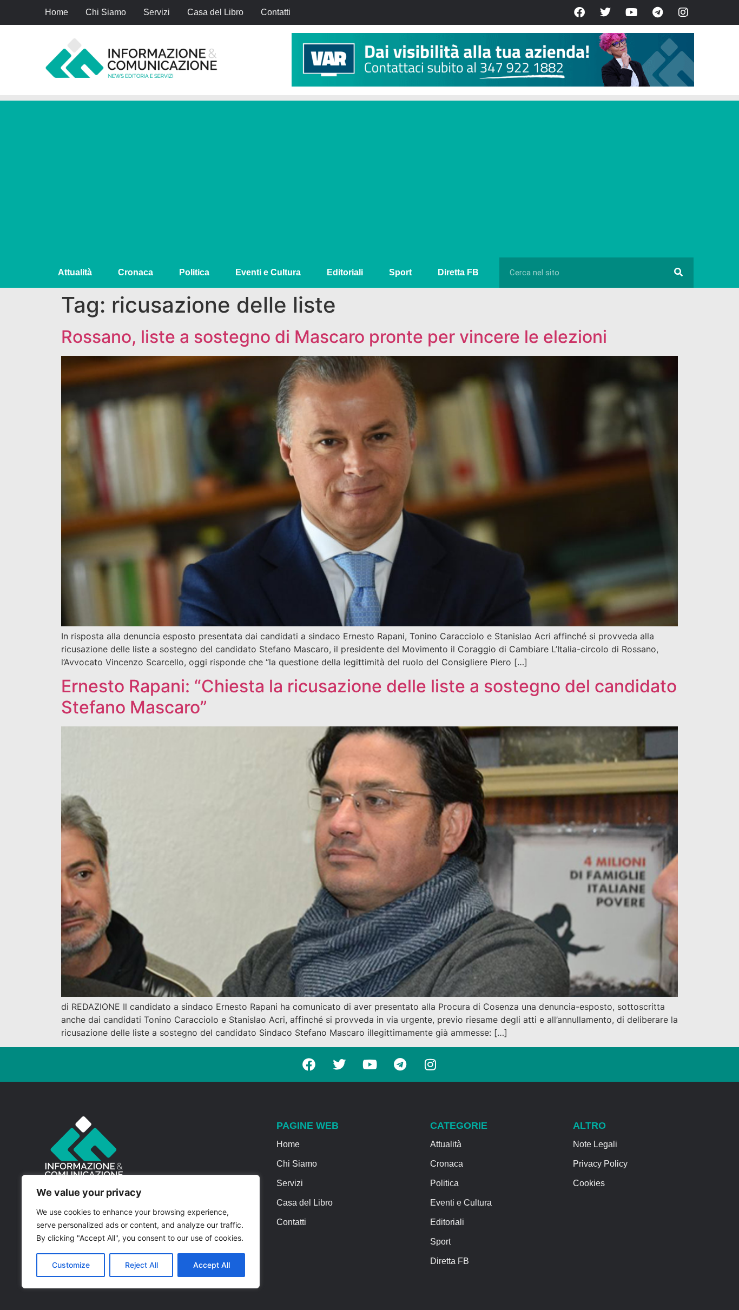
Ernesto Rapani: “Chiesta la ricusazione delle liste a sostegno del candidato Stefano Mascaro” (369, 696)
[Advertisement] (369, 176)
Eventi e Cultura (268, 272)
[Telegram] (657, 12)
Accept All (211, 1264)
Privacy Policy (600, 1163)
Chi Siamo (105, 12)
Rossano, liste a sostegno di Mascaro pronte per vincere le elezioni (334, 336)
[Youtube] (631, 12)
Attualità (75, 272)
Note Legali (595, 1144)
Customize (71, 1264)
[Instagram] (683, 12)
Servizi (156, 12)
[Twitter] (605, 12)
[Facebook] (579, 12)
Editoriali (345, 272)
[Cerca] (678, 272)
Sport (400, 272)
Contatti (276, 12)
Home (56, 12)
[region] (141, 1231)
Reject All (141, 1264)
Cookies (589, 1183)
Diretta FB (458, 272)
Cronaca (135, 272)
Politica (194, 272)
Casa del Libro (215, 12)
